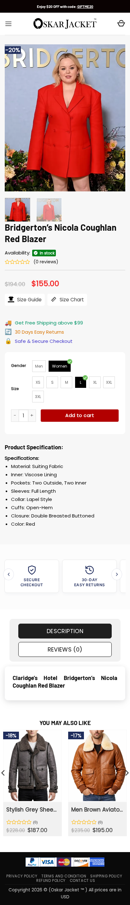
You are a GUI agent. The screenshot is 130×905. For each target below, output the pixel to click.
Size (15, 389)
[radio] (38, 366)
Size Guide (29, 299)
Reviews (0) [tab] (65, 649)
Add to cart (79, 415)
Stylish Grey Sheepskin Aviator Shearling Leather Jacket (32, 809)
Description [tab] (65, 631)
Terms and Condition (63, 876)
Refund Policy (51, 880)
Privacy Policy (21, 876)
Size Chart (71, 299)
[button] (8, 23)
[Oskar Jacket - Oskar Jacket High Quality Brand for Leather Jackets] (65, 23)
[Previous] (15, 118)
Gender (18, 365)
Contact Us (82, 880)
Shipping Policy (106, 876)
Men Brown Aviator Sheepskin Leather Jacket (97, 809)
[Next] (115, 118)
